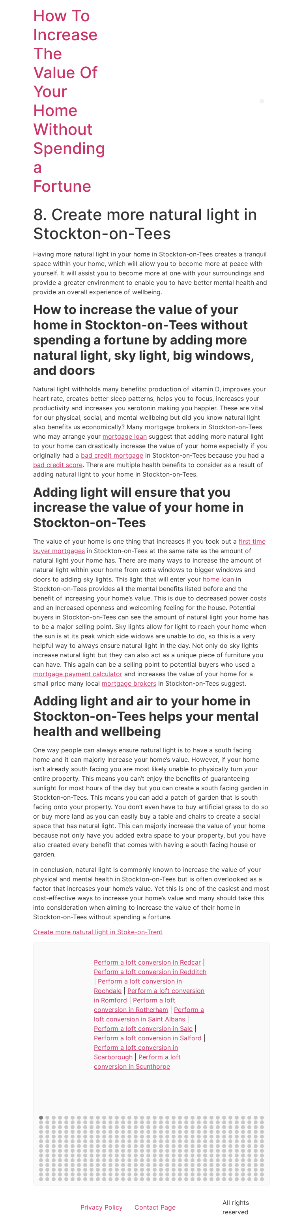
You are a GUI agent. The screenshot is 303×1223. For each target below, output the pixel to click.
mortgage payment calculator (77, 674)
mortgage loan (125, 436)
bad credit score (57, 465)
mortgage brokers (129, 683)
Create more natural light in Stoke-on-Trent (98, 932)
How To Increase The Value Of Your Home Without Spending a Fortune (69, 101)
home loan (218, 579)
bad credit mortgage (112, 455)
